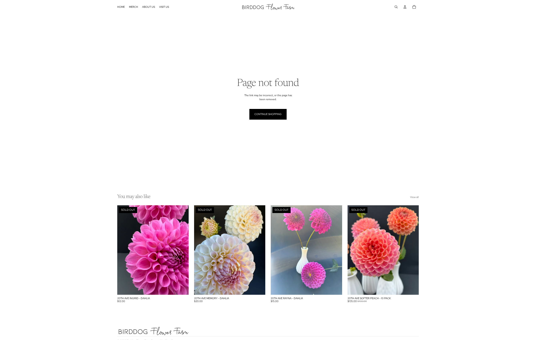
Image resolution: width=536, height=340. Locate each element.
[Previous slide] (123, 250)
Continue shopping (268, 114)
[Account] (405, 7)
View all (414, 197)
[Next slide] (182, 250)
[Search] (396, 7)
